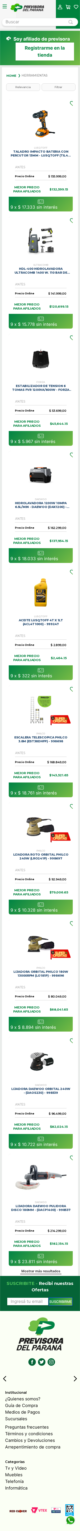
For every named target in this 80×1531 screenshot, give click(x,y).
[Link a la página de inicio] (11, 75)
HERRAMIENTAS (35, 75)
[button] (60, 7)
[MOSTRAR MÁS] (41, 1272)
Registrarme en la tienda (45, 51)
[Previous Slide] (5, 1379)
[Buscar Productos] (71, 22)
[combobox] (40, 22)
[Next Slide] (75, 1379)
